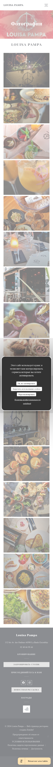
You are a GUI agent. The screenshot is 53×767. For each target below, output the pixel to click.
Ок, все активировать (26, 383)
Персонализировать (26, 394)
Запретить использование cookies (26, 389)
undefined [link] (27, 403)
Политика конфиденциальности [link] (27, 399)
